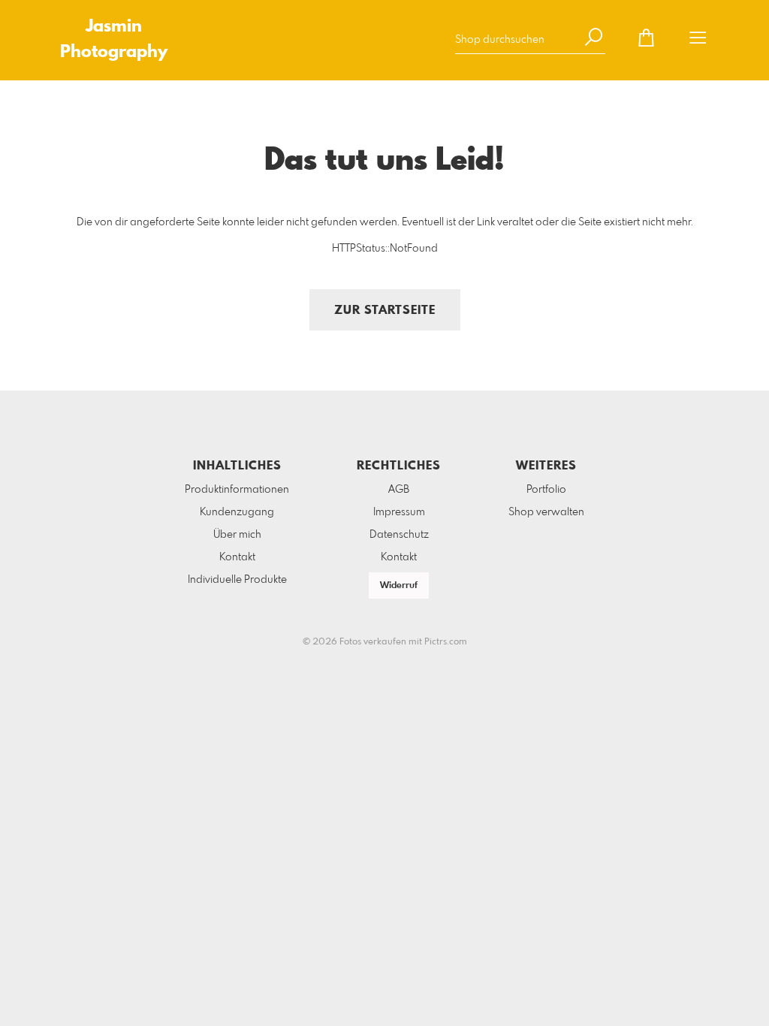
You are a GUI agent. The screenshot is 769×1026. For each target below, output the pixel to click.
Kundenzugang (237, 512)
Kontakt (237, 557)
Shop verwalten (546, 512)
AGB (398, 489)
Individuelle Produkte (237, 580)
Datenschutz (399, 535)
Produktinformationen (237, 489)
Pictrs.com (445, 642)
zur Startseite (385, 310)
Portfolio (546, 489)
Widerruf (399, 585)
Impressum (399, 512)
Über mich (237, 535)
